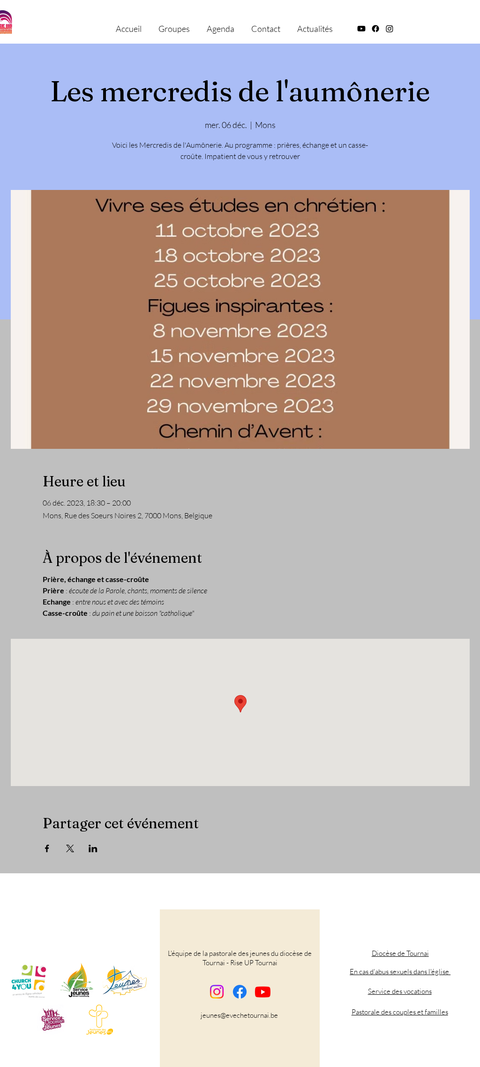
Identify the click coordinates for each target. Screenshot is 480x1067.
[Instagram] (217, 992)
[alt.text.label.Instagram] (389, 28)
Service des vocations (400, 991)
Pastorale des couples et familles (400, 1011)
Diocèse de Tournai (400, 953)
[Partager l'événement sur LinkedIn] (93, 848)
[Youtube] (263, 992)
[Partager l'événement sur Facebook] (47, 848)
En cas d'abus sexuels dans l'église (400, 971)
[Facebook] (240, 992)
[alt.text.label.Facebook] (375, 28)
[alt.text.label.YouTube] (361, 28)
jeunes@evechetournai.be (239, 1015)
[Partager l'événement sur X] (70, 848)
